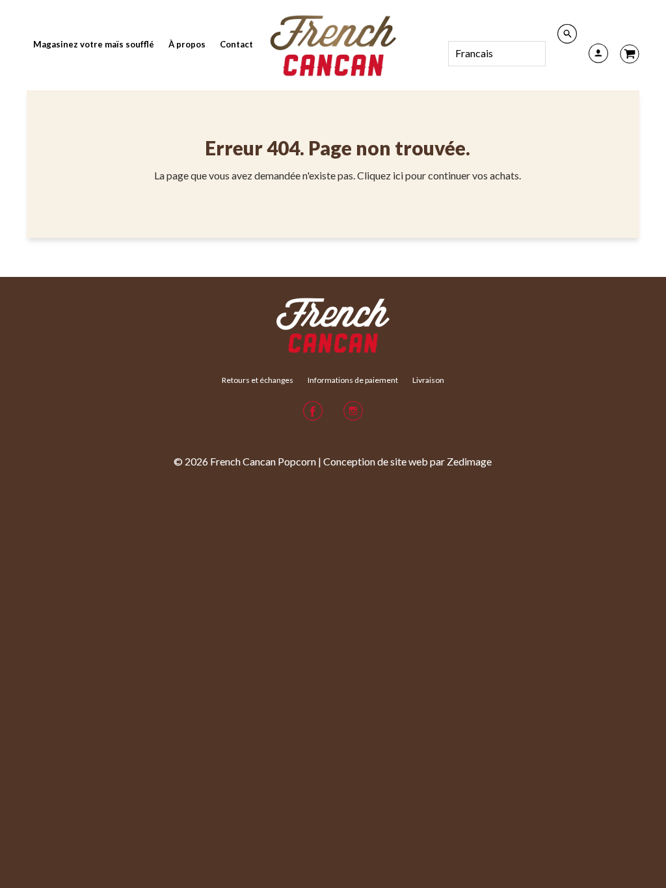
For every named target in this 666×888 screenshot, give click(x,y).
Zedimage (469, 461)
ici (399, 175)
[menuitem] (94, 44)
